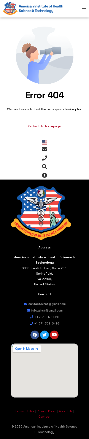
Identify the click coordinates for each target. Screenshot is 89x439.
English (44, 142)
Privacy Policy (47, 411)
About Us (66, 411)
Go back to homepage (44, 126)
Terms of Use (25, 411)
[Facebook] (34, 335)
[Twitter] (44, 335)
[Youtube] (54, 335)
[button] (84, 7)
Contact (44, 416)
